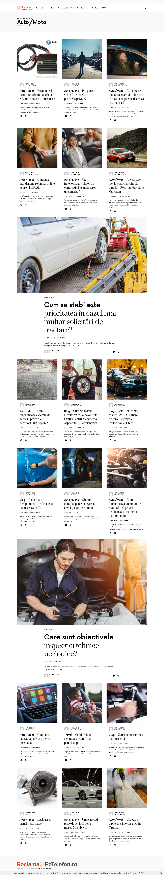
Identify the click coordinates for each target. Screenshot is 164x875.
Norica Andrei (74, 84)
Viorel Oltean (29, 84)
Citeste (133, 873)
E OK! (141, 873)
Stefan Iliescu (30, 728)
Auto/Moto (49, 297)
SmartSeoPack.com (43, 868)
